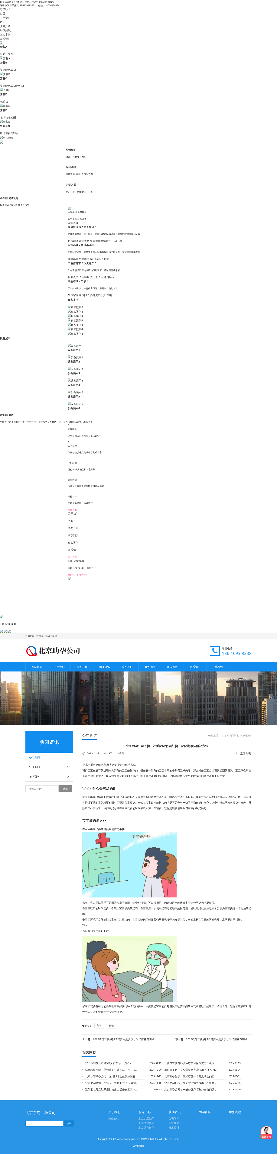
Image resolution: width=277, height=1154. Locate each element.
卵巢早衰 (73, 259)
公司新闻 (49, 757)
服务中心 (82, 666)
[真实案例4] (75, 311)
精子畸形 (95, 259)
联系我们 (5, 39)
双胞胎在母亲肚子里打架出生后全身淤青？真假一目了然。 (112, 1089)
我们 (111, 1025)
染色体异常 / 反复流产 (81, 263)
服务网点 (172, 666)
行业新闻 (49, 767)
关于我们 (5, 17)
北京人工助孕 (146, 1118)
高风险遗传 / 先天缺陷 (81, 227)
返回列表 (245, 753)
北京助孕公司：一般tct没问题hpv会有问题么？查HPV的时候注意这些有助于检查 (191, 1089)
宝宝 (99, 1025)
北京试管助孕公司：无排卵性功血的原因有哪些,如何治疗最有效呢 (112, 1076)
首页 (2, 13)
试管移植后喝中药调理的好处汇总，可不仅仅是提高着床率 (112, 1069)
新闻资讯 (104, 666)
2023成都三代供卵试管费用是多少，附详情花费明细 (118, 1039)
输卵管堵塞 (85, 241)
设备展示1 (74, 350)
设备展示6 (74, 408)
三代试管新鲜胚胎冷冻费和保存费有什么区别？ (191, 1063)
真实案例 (5, 34)
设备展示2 (74, 361)
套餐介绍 (5, 26)
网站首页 (36, 666)
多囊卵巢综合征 (102, 241)
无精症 (105, 259)
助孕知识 (5, 30)
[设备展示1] (75, 345)
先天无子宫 (96, 277)
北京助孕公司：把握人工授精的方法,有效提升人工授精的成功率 (112, 1083)
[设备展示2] (75, 357)
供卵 (2, 22)
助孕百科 (127, 666)
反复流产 (73, 277)
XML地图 (138, 1146)
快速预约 (71, 149)
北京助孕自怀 (146, 1127)
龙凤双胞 (106, 295)
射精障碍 (84, 259)
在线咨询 (73, 223)
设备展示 (5, 338)
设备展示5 (74, 396)
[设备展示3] (75, 369)
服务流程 (150, 666)
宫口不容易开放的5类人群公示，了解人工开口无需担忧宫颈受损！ (112, 1063)
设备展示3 (74, 373)
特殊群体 (73, 241)
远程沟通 (71, 167)
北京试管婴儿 (146, 1123)
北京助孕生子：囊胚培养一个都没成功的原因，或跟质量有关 (191, 1076)
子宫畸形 (84, 277)
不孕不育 (117, 241)
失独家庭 (73, 295)
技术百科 (49, 777)
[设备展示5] (75, 392)
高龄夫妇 (95, 295)
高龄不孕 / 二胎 (77, 281)
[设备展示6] (75, 403)
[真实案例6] (75, 307)
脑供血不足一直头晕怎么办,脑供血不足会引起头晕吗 (191, 1069)
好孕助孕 (5, 9)
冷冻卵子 (84, 295)
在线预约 (217, 666)
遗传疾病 (109, 277)
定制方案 (71, 184)
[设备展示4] (75, 380)
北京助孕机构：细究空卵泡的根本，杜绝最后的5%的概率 (191, 1083)
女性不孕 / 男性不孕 (80, 245)
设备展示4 (74, 385)
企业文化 (113, 1118)
